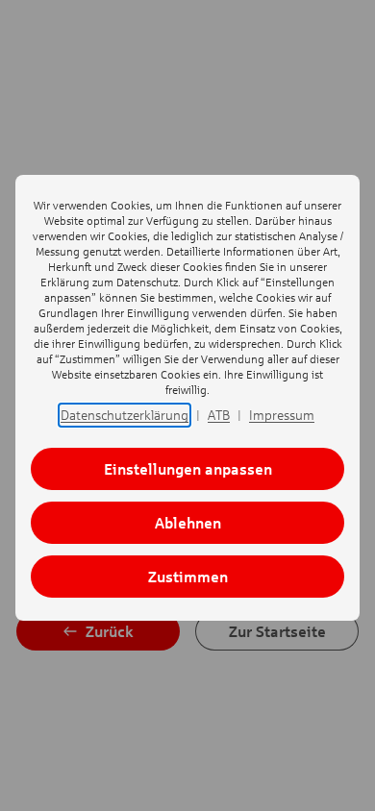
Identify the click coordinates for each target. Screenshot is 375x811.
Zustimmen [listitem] (188, 576)
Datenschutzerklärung (124, 414)
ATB (219, 414)
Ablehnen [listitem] (188, 522)
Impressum (281, 414)
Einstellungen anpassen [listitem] (188, 468)
